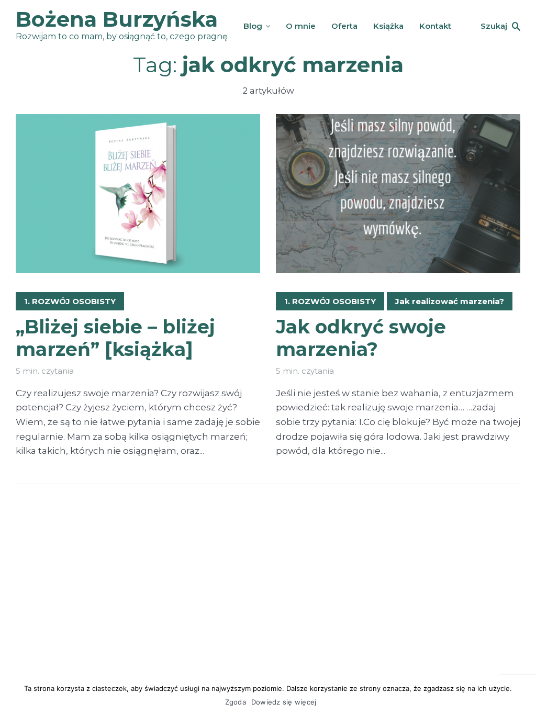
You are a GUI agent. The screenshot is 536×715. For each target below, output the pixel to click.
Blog (252, 26)
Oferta (344, 26)
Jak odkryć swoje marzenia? (361, 338)
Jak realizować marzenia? (449, 301)
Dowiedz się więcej (284, 702)
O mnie (301, 26)
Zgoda (235, 702)
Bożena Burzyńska (117, 19)
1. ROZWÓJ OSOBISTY (70, 301)
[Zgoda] (523, 695)
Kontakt (435, 26)
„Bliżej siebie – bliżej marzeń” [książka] (115, 338)
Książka (388, 26)
